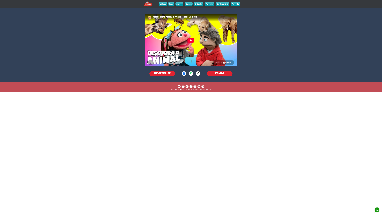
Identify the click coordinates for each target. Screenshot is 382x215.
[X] (194, 86)
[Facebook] (184, 73)
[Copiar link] (198, 73)
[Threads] (202, 86)
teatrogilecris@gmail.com (203, 89)
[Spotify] (198, 86)
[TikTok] (187, 86)
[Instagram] (183, 86)
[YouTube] (179, 86)
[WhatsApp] (191, 73)
